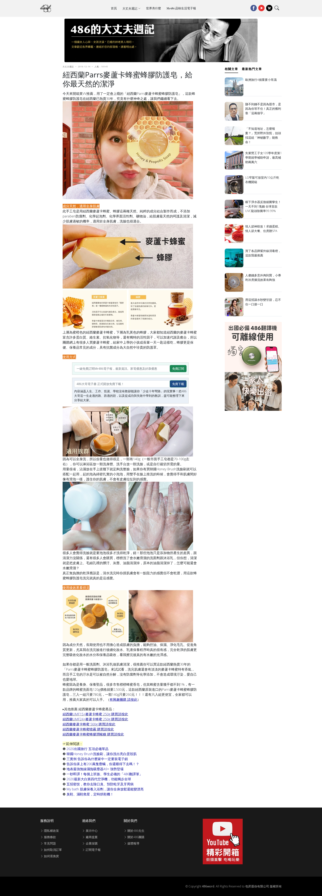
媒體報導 (133, 843)
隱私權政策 (51, 831)
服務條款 (49, 837)
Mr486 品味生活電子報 (181, 8)
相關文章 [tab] (231, 69)
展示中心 (91, 831)
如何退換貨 (51, 856)
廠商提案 (91, 837)
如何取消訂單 (52, 850)
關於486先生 (135, 831)
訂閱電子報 (93, 850)
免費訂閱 (178, 369)
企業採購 (91, 843)
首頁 (114, 8)
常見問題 (49, 843)
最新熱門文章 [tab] (252, 69)
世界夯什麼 (153, 8)
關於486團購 (135, 837)
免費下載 (178, 384)
